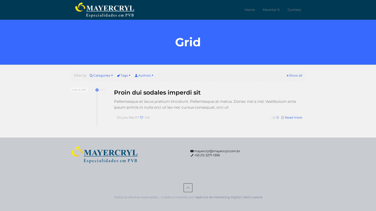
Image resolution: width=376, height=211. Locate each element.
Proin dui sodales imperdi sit (157, 92)
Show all (295, 75)
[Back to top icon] (188, 187)
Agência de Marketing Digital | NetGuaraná (228, 197)
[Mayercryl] (105, 10)
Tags (124, 75)
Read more (293, 117)
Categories (101, 75)
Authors (144, 75)
